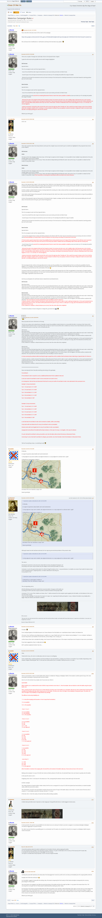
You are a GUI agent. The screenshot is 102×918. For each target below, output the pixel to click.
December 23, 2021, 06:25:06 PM (32, 317)
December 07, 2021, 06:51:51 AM (28, 143)
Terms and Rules (88, 915)
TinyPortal (79, 915)
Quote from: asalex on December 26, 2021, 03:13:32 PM (35, 501)
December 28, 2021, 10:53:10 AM (28, 799)
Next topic (91, 21)
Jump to (74, 906)
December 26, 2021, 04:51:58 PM (28, 498)
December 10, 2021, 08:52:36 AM (28, 182)
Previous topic (84, 21)
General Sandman (11, 498)
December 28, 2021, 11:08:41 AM (28, 822)
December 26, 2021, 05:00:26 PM (28, 626)
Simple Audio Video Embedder (11, 916)
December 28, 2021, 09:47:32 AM (28, 673)
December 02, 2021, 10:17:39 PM (30, 30)
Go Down (10, 25)
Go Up (9, 900)
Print (93, 25)
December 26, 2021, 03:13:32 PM (28, 448)
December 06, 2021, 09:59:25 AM (28, 119)
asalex (12, 449)
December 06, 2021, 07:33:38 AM (28, 54)
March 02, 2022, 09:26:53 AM (29, 871)
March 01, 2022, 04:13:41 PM (27, 846)
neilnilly (12, 119)
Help (83, 915)
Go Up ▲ (94, 915)
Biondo (61, 15)
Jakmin (12, 799)
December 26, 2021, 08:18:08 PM (28, 650)
